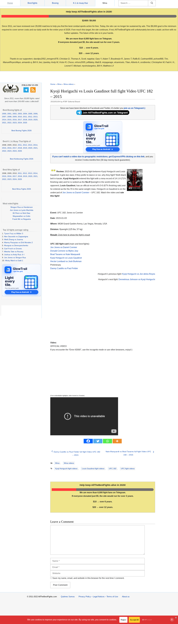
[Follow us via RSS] (33, 92)
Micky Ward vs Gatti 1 (14, 260)
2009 (15, 117)
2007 (4, 117)
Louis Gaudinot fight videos (93, 469)
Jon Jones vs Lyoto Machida (21, 210)
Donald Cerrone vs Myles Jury (64, 251)
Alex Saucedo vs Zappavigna (16, 236)
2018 (25, 120)
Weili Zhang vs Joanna (13, 239)
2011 (25, 117)
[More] (117, 441)
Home (10, 3)
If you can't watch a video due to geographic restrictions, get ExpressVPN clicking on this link (98, 156)
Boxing (55, 3)
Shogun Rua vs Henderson (21, 207)
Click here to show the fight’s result (70, 235)
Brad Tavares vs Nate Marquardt (65, 254)
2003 (20, 114)
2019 (30, 120)
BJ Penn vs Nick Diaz (21, 213)
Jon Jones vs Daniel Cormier (75, 192)
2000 (4, 114)
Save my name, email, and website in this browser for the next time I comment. (88, 578)
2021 (4, 123)
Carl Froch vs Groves (13, 249)
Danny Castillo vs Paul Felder (64, 268)
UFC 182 (112, 469)
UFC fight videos (128, 469)
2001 (9, 114)
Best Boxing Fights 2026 (21, 130)
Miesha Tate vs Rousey (13, 252)
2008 (9, 117)
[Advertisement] (84, 314)
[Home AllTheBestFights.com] (11, 92)
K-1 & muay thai (80, 3)
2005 (30, 114)
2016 (15, 120)
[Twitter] (97, 441)
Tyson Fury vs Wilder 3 (13, 233)
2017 (20, 120)
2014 (4, 120)
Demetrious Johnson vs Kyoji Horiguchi (137, 279)
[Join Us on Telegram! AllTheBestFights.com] (102, 114)
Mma (105, 3)
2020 (35, 120)
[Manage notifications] (172, 620)
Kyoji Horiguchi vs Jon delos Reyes (138, 274)
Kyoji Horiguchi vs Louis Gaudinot (66, 258)
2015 (9, 120)
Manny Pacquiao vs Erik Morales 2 (18, 242)
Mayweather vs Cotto (21, 216)
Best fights (32, 3)
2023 (15, 123)
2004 (25, 114)
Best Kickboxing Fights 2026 (21, 159)
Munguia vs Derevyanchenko (16, 245)
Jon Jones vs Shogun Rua (15, 257)
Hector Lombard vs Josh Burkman (66, 261)
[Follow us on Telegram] (26, 92)
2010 (20, 117)
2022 (9, 123)
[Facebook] (88, 441)
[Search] (152, 3)
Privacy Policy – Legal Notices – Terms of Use (98, 596)
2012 (30, 117)
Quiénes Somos (68, 596)
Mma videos (69, 84)
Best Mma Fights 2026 (21, 189)
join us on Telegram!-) (134, 108)
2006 (35, 114)
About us (126, 596)
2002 (15, 114)
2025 (25, 123)
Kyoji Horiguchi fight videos (66, 469)
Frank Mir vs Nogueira (21, 219)
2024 (20, 123)
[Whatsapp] (107, 441)
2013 (35, 117)
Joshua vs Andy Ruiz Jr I (14, 254)
